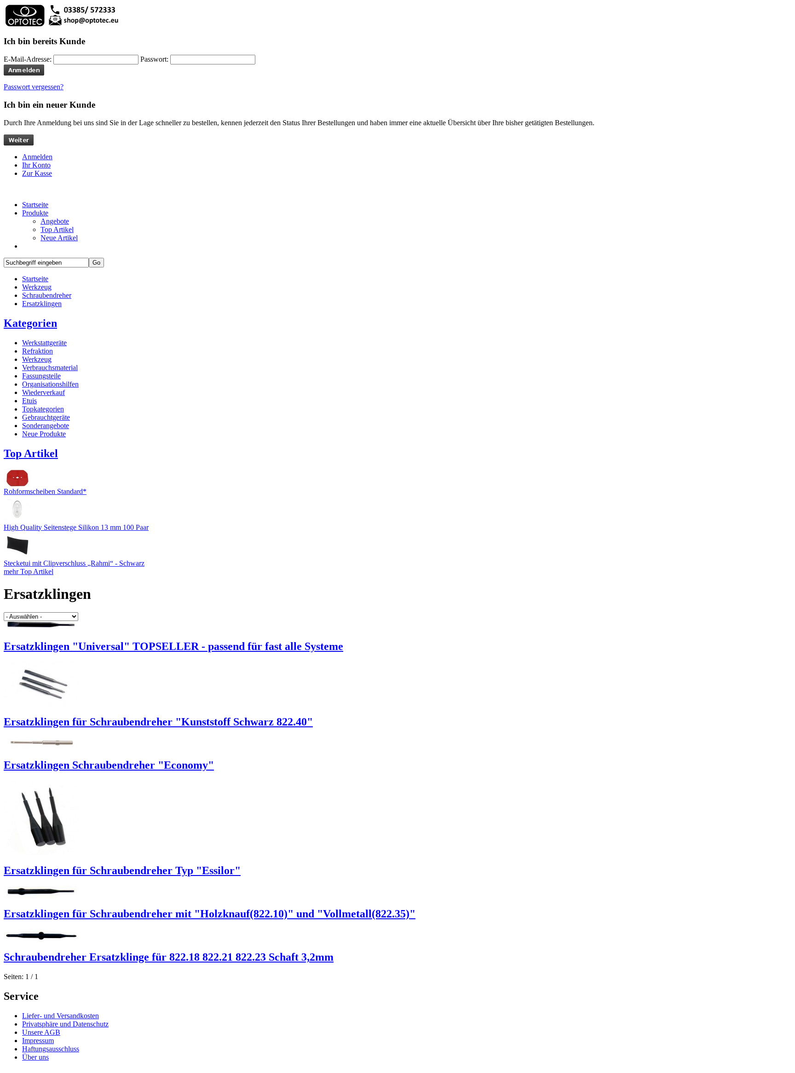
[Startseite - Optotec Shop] (61, 25)
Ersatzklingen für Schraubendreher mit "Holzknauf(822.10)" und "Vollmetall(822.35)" (209, 914)
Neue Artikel (59, 238)
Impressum (38, 1040)
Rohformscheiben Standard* (45, 491)
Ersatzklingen (42, 303)
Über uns (35, 1057)
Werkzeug (37, 287)
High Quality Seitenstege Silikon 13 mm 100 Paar (76, 527)
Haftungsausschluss (50, 1049)
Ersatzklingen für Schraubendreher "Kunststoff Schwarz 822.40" (158, 722)
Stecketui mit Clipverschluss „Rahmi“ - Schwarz (74, 563)
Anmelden (37, 157)
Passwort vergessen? (33, 87)
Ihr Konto (36, 165)
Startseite (35, 279)
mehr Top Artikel (28, 571)
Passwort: (154, 59)
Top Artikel (57, 229)
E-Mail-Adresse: (28, 59)
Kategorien (30, 323)
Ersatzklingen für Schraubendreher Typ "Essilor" (122, 870)
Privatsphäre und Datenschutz (65, 1024)
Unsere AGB (41, 1032)
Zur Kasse (37, 173)
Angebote (54, 221)
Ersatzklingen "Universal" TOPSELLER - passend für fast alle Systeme (173, 646)
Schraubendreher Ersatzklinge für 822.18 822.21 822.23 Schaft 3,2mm (169, 957)
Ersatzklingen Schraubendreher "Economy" (109, 765)
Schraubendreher (46, 295)
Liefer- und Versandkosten (60, 1016)
